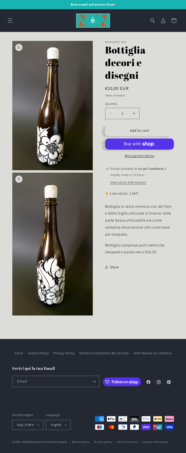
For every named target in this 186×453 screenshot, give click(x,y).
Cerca (19, 353)
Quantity (111, 104)
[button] (10, 20)
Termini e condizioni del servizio (104, 353)
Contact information (155, 442)
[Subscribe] (93, 381)
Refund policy (80, 442)
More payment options (140, 155)
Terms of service (127, 442)
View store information (128, 182)
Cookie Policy (38, 353)
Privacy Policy (63, 353)
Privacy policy (103, 442)
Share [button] (114, 267)
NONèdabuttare (32, 442)
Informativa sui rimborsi (152, 353)
